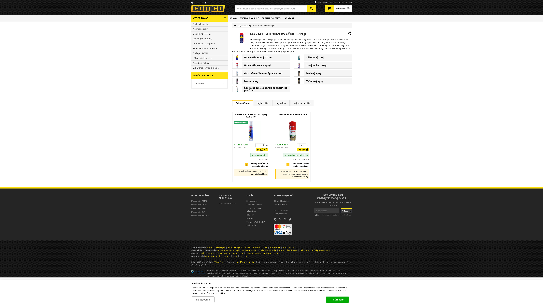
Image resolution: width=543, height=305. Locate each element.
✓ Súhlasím (337, 299)
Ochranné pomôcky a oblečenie (315, 250)
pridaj (345, 210)
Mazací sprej (251, 81)
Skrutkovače (292, 250)
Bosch (227, 253)
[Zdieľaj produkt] (349, 33)
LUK (242, 253)
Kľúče (281, 250)
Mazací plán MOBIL (199, 208)
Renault (257, 247)
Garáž (341, 2)
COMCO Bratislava (281, 201)
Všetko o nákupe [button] (249, 18)
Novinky (250, 214)
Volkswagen (219, 247)
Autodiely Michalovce (228, 203)
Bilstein (249, 253)
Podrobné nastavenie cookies (212, 293)
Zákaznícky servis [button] (272, 18)
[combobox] (275, 8)
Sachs (219, 253)
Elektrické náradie (267, 250)
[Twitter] (197, 2)
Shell (246, 256)
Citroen (247, 247)
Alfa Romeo (275, 247)
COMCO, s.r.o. (220, 262)
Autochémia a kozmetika (205, 48)
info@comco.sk (280, 213)
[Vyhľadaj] (311, 8)
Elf (241, 256)
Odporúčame (243, 103)
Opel (265, 247)
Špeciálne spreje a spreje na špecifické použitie (265, 89)
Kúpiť (262, 149)
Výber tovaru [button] (201, 18)
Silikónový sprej (315, 57)
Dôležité (249, 218)
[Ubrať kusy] (257, 145)
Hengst (210, 253)
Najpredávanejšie (302, 103)
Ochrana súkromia (254, 204)
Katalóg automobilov (245, 262)
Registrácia (333, 2)
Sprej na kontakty (316, 65)
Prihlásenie (322, 2)
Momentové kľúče (225, 250)
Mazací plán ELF (198, 212)
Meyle (258, 253)
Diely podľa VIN (200, 53)
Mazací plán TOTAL (199, 201)
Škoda (209, 247)
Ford (230, 247)
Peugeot (238, 247)
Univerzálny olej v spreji (257, 65)
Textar (276, 253)
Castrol (227, 256)
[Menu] (225, 17)
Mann (235, 253)
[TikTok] (206, 2)
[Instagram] (201, 2)
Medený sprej (313, 73)
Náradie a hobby (201, 62)
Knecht (202, 253)
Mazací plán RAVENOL (200, 215)
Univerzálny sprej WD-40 (258, 57)
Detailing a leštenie (202, 33)
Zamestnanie (251, 201)
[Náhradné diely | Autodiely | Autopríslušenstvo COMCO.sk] (235, 25)
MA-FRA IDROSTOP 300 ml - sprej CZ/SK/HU (251, 115)
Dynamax (209, 256)
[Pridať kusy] (263, 145)
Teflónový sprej (314, 81)
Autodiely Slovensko (225, 196)
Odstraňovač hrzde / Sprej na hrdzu (264, 73)
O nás (249, 195)
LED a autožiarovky (202, 58)
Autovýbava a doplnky (204, 43)
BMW (291, 247)
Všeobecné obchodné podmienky (255, 223)
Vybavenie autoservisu (246, 250)
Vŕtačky (335, 250)
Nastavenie (203, 299)
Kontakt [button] (289, 18)
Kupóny (349, 2)
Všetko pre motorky (202, 38)
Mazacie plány (200, 195)
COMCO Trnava (280, 204)
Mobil (219, 256)
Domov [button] (233, 18)
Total (235, 256)
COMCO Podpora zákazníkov (253, 209)
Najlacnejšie (263, 103)
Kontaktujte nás (284, 195)
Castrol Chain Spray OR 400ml (292, 114)
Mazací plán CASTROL (200, 204)
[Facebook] (192, 2)
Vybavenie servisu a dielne (206, 67)
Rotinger (267, 253)
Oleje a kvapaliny (201, 24)
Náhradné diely (200, 28)
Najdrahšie (281, 103)
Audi (285, 247)
